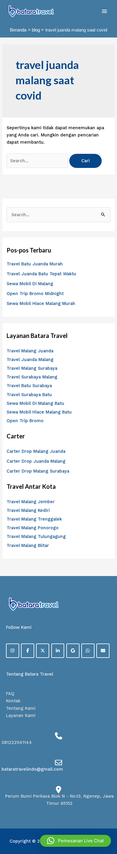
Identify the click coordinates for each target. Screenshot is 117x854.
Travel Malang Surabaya (32, 368)
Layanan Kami (20, 715)
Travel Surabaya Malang (32, 377)
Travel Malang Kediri (28, 510)
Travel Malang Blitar (28, 545)
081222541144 (17, 742)
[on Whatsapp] (87, 650)
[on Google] (73, 650)
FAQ (10, 693)
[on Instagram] (12, 650)
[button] (75, 841)
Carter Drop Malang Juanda (36, 451)
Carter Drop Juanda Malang (36, 461)
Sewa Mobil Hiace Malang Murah (41, 303)
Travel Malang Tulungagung (36, 536)
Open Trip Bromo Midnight (35, 293)
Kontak (13, 700)
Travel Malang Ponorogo (32, 527)
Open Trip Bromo (25, 420)
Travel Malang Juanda (30, 351)
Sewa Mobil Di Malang (30, 283)
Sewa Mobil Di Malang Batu (35, 403)
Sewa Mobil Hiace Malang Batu (39, 412)
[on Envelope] (103, 650)
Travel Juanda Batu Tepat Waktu (41, 273)
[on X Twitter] (42, 650)
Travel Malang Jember (31, 501)
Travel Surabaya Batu (29, 394)
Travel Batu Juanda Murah (35, 264)
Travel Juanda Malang (30, 359)
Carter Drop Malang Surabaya (38, 471)
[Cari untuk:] (38, 160)
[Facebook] (27, 650)
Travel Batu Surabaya (29, 385)
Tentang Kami (20, 708)
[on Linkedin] (57, 650)
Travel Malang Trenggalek (34, 519)
